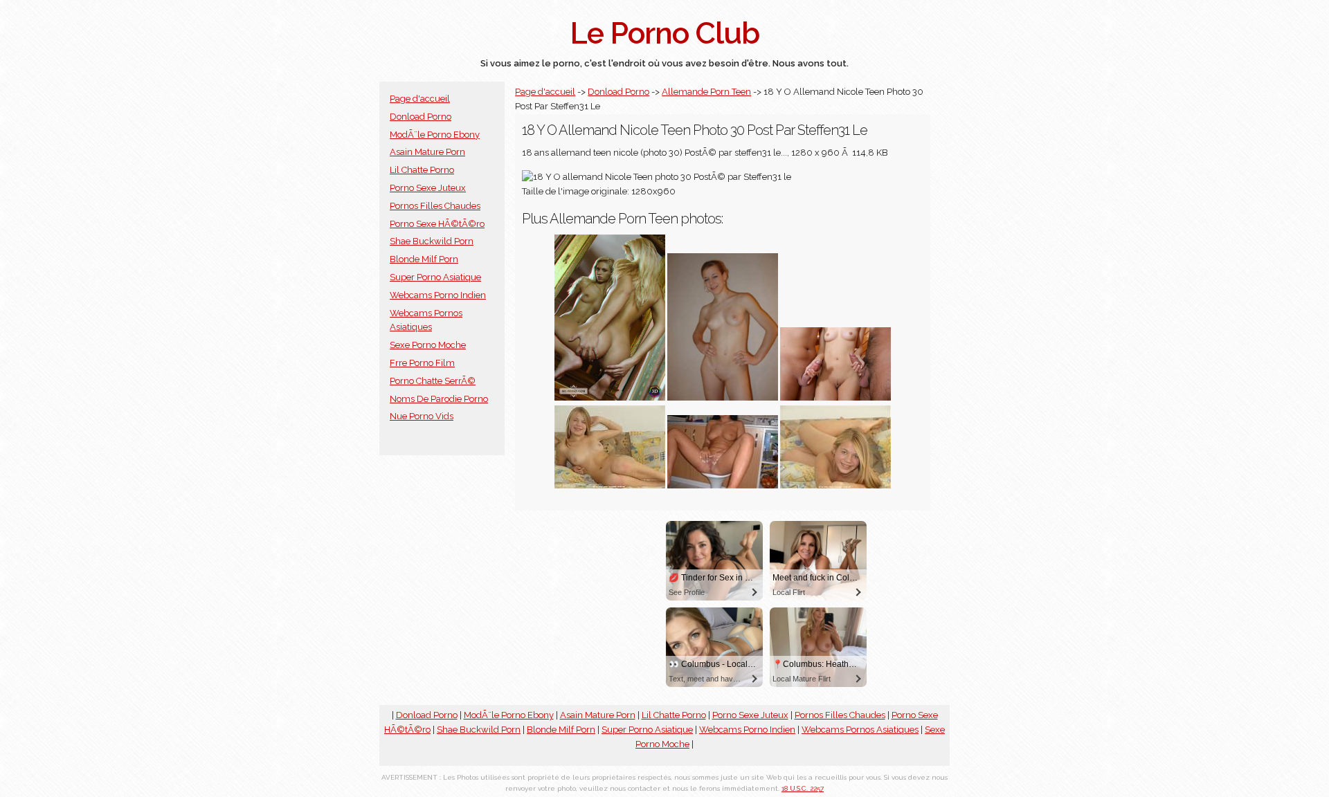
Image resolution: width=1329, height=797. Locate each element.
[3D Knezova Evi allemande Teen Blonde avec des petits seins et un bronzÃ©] (609, 397)
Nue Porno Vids (421, 416)
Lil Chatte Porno (422, 170)
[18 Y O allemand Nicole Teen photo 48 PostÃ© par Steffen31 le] (835, 485)
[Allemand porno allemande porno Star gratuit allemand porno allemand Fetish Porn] (835, 397)
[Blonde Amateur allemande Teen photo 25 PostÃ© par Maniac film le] (722, 397)
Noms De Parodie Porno (439, 399)
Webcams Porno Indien (438, 295)
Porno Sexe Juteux (428, 188)
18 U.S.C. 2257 (802, 788)
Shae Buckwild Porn (431, 241)
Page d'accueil (420, 98)
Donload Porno (420, 116)
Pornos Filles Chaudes (435, 206)
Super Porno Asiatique (435, 277)
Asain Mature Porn (427, 152)
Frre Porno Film (422, 363)
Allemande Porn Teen (706, 91)
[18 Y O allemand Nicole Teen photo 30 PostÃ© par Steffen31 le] (609, 485)
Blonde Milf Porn (424, 259)
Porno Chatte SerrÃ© (433, 381)
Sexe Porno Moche (428, 345)
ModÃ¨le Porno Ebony (435, 134)
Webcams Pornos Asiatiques (860, 729)
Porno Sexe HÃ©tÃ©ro (437, 224)
